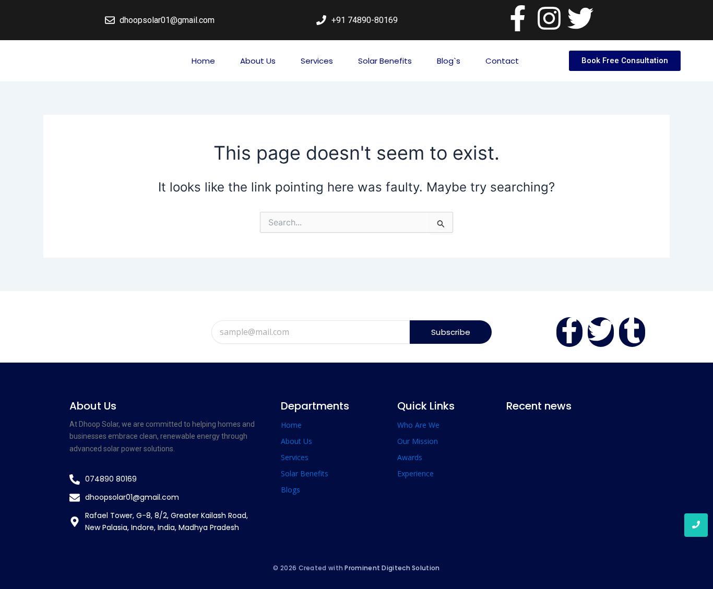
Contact (502, 60)
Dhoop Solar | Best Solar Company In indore (573, 446)
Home (203, 60)
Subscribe (450, 332)
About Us (258, 60)
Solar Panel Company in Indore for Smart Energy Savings (570, 500)
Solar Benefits (385, 60)
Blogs (290, 490)
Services (317, 60)
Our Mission (417, 441)
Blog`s (448, 60)
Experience (415, 473)
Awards (409, 457)
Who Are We (418, 425)
